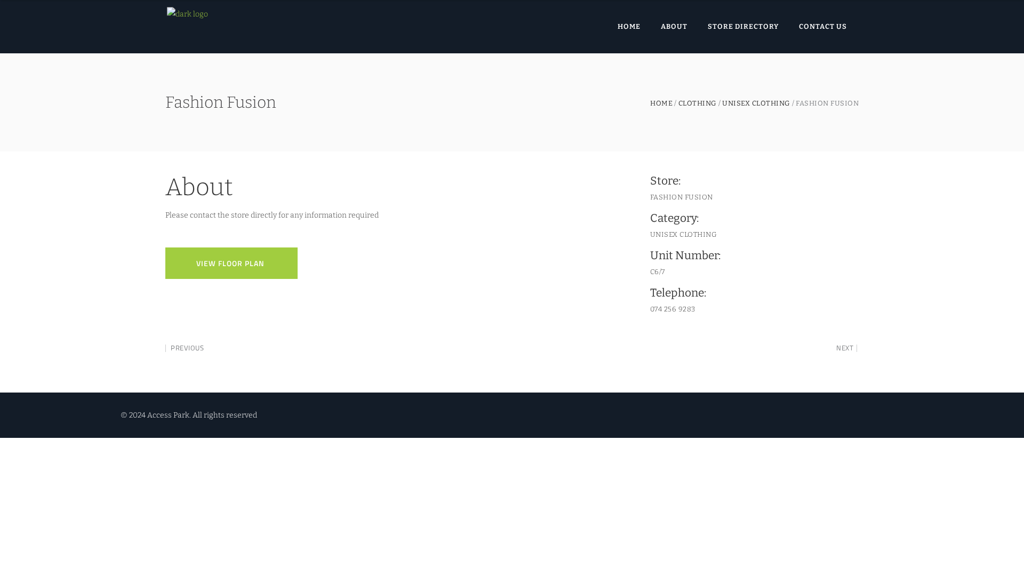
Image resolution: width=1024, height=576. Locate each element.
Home (661, 103)
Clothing (697, 103)
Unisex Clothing (756, 103)
